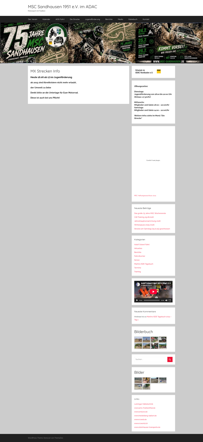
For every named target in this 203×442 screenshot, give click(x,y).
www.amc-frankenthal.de (144, 408)
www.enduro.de (140, 412)
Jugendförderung (92, 19)
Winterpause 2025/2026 (144, 225)
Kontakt (146, 19)
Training (137, 272)
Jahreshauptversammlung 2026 (147, 221)
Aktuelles (138, 248)
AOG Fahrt (60, 19)
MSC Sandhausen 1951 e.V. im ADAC (62, 6)
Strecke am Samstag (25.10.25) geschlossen (152, 229)
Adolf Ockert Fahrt (142, 244)
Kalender (46, 19)
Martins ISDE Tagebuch (143, 264)
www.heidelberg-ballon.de (145, 416)
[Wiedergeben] (137, 300)
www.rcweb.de (140, 419)
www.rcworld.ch (141, 423)
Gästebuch (132, 19)
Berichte (108, 19)
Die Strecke (75, 19)
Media (120, 19)
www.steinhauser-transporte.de (147, 427)
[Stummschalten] (166, 300)
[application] (153, 291)
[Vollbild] (170, 300)
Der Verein (32, 19)
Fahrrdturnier (139, 256)
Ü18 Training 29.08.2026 (144, 217)
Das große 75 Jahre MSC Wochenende (150, 213)
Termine (137, 268)
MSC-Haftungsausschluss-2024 (145, 195)
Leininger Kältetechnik (143, 404)
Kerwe (137, 260)
